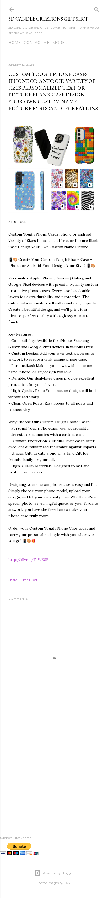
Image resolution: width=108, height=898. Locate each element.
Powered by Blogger (58, 873)
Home (14, 42)
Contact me (37, 42)
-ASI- (68, 883)
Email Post (29, 580)
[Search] (96, 8)
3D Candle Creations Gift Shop (48, 19)
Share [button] (12, 580)
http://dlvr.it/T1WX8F (28, 559)
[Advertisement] (54, 772)
